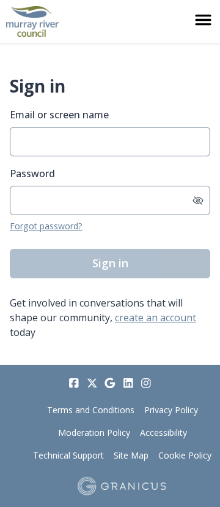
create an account (155, 317)
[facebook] (73, 383)
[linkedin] (128, 383)
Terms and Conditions (90, 410)
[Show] (198, 200)
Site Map (131, 455)
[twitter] (92, 383)
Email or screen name (59, 114)
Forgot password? (46, 226)
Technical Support (68, 455)
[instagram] (146, 383)
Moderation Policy (94, 432)
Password (32, 173)
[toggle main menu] (203, 20)
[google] (110, 383)
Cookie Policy (184, 455)
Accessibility (163, 432)
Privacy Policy (171, 410)
